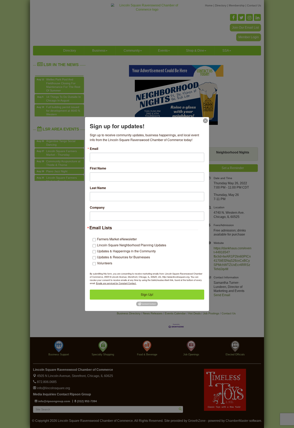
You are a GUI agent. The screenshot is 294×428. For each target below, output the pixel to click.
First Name (98, 168)
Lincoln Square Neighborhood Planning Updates (131, 245)
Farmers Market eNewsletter (117, 239)
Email (94, 148)
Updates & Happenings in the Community (126, 251)
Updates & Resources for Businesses (123, 257)
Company (97, 207)
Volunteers (104, 263)
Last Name (98, 187)
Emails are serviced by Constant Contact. (116, 283)
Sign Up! (147, 294)
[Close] (205, 120)
